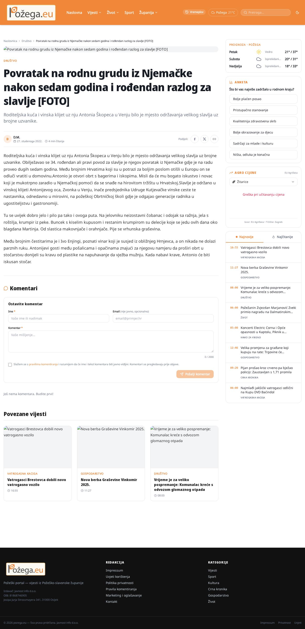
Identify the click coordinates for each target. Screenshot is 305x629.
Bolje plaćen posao (247, 99)
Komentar (15, 328)
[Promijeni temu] (297, 12)
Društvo (26, 41)
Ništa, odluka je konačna (251, 154)
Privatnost (284, 623)
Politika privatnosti (120, 583)
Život (111, 12)
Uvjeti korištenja (118, 576)
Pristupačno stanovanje (250, 110)
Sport (129, 12)
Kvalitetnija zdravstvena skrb (254, 121)
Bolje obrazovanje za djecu (253, 132)
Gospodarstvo (218, 595)
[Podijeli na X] (205, 139)
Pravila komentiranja (121, 589)
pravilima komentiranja (43, 364)
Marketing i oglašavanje (124, 595)
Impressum (114, 570)
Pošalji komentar (197, 374)
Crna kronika (217, 589)
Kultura (213, 583)
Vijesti (93, 12)
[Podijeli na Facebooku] (195, 139)
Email (131, 311)
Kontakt (111, 601)
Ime (11, 311)
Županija (146, 12)
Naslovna (74, 12)
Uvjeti (297, 623)
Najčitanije (285, 237)
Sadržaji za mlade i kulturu (253, 143)
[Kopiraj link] (214, 139)
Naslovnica (10, 41)
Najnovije (246, 237)
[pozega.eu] (31, 13)
